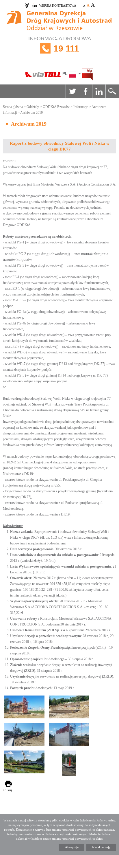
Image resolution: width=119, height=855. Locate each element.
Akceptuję (72, 847)
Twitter (72, 91)
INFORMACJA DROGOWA (59, 44)
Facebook (85, 91)
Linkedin (98, 91)
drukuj (7, 790)
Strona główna (13, 107)
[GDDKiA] (59, 21)
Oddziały (33, 107)
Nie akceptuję (101, 847)
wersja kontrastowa (57, 5)
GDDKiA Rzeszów (56, 107)
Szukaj (112, 91)
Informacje (80, 107)
